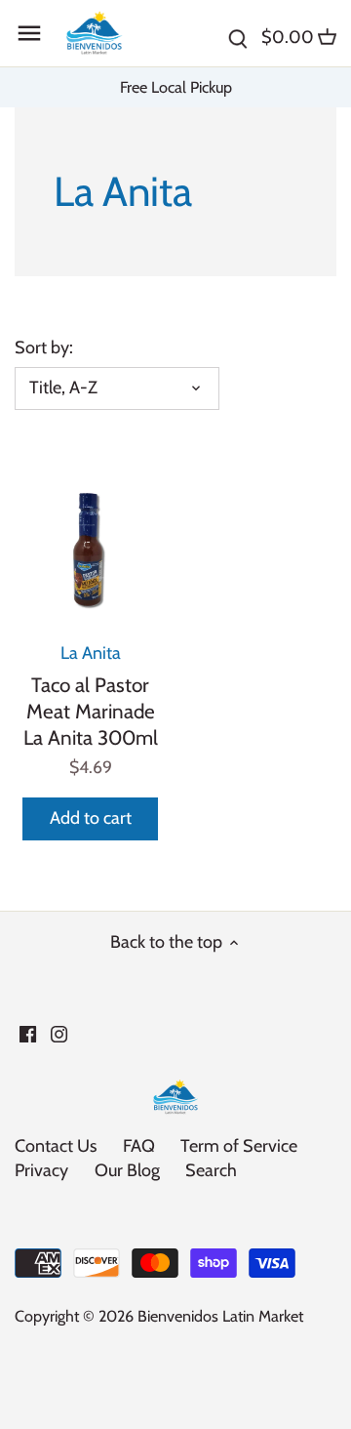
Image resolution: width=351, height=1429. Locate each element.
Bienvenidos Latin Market (220, 1316)
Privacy (41, 1170)
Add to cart (91, 818)
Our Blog (127, 1170)
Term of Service (238, 1146)
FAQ (139, 1146)
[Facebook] (28, 1033)
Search (211, 1170)
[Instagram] (59, 1033)
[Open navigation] (29, 33)
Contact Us (56, 1146)
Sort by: (44, 348)
